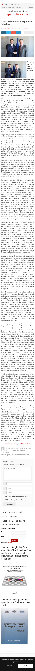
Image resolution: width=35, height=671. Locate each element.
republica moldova (24, 444)
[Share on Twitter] (8, 32)
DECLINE (9, 665)
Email (2, 536)
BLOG (19, 4)
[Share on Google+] (13, 32)
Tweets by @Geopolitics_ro (10, 524)
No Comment (25, 28)
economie (7, 444)
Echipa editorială (19, 650)
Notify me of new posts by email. (13, 500)
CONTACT (26, 652)
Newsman (9, 542)
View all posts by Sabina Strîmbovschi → (16, 455)
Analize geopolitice (17, 10)
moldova (14, 444)
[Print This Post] (26, 32)
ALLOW (25, 665)
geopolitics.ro (17, 14)
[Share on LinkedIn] (18, 32)
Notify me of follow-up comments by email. (16, 496)
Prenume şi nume (5, 531)
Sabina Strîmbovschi (8, 28)
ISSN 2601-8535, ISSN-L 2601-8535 (11, 7)
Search (31, 7)
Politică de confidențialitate (14, 652)
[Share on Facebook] (3, 32)
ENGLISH (6, 4)
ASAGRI (13, 4)
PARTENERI (28, 650)
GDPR (21, 662)
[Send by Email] (31, 32)
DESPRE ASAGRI (9, 650)
